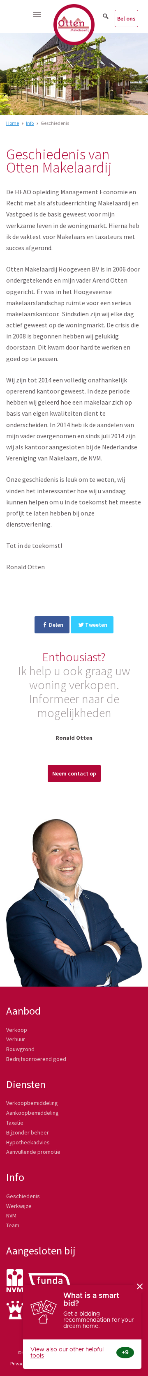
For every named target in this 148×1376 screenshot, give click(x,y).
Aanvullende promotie (33, 1151)
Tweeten (96, 624)
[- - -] (37, 14)
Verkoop (16, 1029)
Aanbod (23, 1010)
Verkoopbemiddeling (32, 1103)
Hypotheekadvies (28, 1142)
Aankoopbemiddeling (32, 1112)
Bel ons (126, 18)
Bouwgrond (20, 1049)
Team (12, 1225)
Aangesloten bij (41, 1250)
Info (30, 123)
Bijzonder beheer (27, 1132)
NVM (11, 1215)
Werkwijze (19, 1206)
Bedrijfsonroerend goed (36, 1059)
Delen (56, 624)
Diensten (26, 1084)
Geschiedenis (23, 1196)
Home (12, 123)
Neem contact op (74, 773)
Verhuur (15, 1039)
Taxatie (14, 1122)
